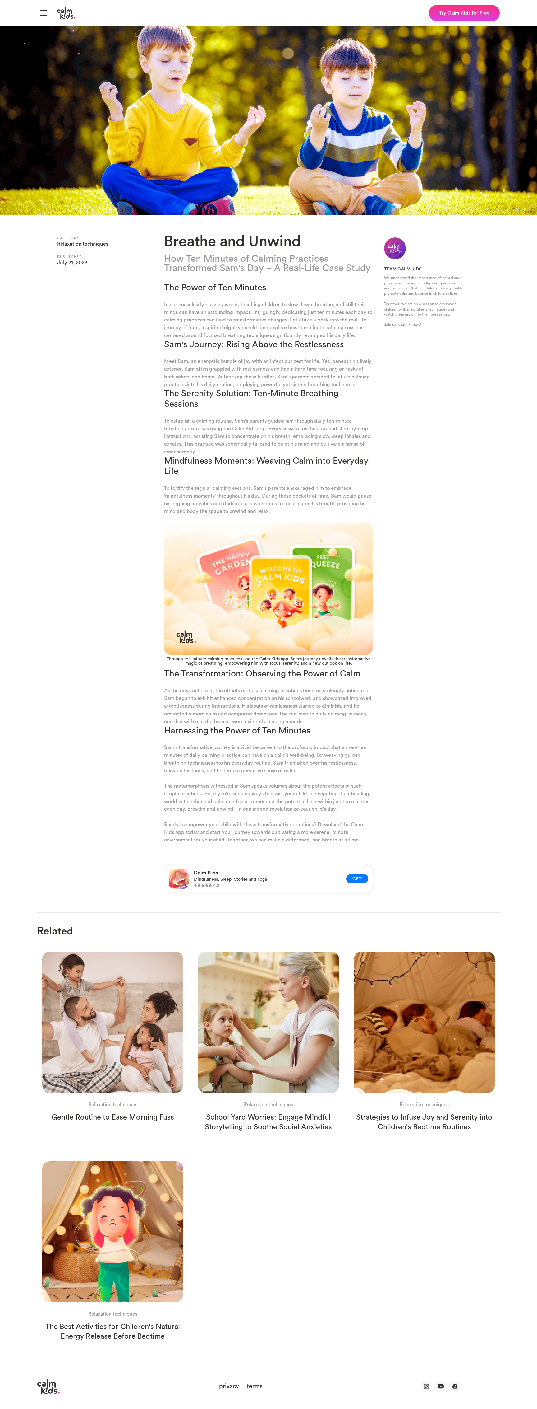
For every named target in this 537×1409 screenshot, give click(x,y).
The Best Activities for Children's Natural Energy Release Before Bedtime (112, 1331)
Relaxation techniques (82, 243)
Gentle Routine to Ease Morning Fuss (113, 1116)
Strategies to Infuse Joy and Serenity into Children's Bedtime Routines (424, 1121)
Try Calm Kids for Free (464, 13)
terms (255, 1386)
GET (357, 879)
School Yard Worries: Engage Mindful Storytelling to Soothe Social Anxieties (268, 1121)
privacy (229, 1386)
